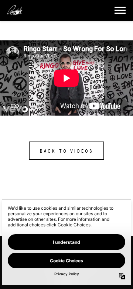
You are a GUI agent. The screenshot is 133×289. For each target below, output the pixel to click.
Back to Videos (66, 151)
